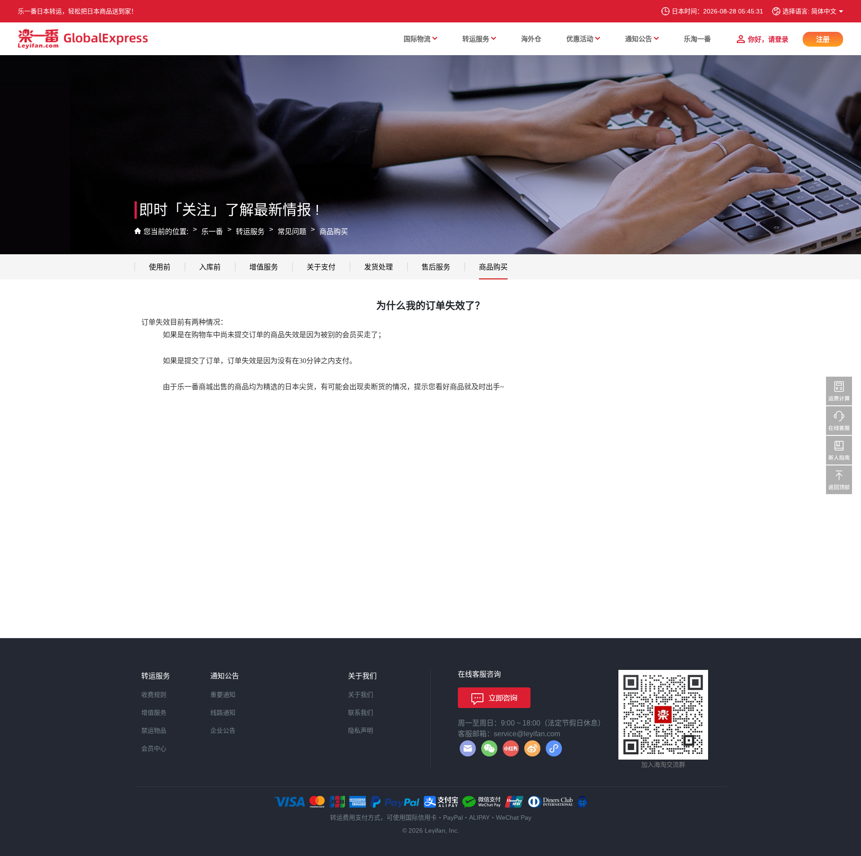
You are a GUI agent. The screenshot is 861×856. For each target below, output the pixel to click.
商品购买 (333, 231)
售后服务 (436, 267)
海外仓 (531, 39)
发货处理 (378, 267)
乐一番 (212, 231)
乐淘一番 (697, 39)
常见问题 (292, 231)
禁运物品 (153, 730)
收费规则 (153, 694)
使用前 (159, 267)
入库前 (210, 267)
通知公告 (638, 39)
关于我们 (360, 694)
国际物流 (417, 39)
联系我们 (360, 712)
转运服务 (475, 39)
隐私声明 (360, 730)
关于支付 (321, 267)
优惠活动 (579, 39)
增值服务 (263, 267)
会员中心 (153, 748)
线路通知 (222, 712)
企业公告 (222, 730)
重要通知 (222, 694)
